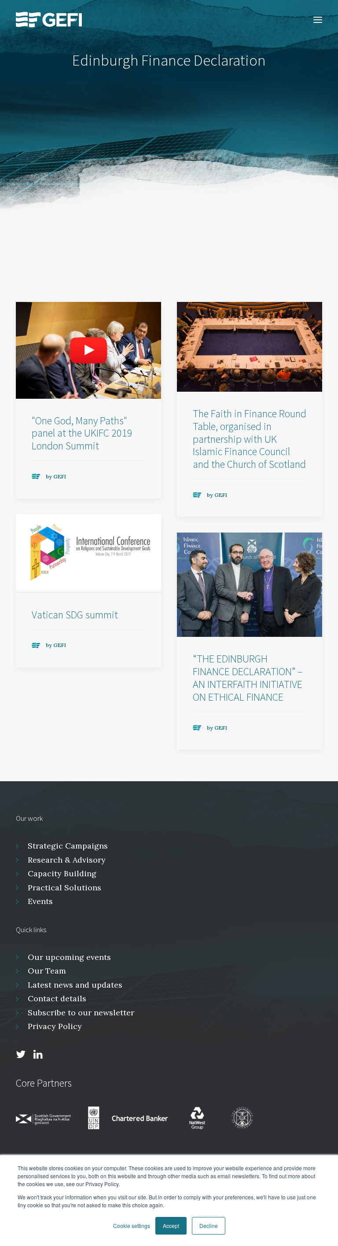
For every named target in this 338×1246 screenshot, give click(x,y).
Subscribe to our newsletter (81, 1012)
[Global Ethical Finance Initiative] (49, 19)
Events (40, 901)
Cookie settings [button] (131, 1225)
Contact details (57, 998)
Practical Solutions (64, 887)
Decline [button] (208, 1225)
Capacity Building (62, 873)
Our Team (47, 971)
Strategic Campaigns (68, 846)
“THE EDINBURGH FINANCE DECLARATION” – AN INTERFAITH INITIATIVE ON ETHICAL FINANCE (248, 677)
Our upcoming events (69, 957)
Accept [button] (171, 1225)
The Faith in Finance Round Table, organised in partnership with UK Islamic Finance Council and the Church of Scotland (249, 439)
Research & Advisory (67, 860)
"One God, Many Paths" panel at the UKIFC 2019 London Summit (82, 433)
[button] (318, 19)
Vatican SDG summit (75, 614)
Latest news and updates (75, 985)
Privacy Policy (55, 1026)
